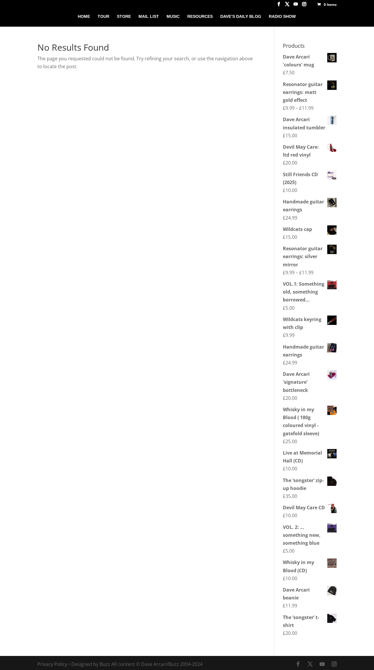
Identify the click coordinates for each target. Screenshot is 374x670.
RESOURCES (200, 16)
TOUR (103, 16)
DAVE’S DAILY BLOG (240, 16)
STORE (124, 16)
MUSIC (173, 16)
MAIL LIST (148, 16)
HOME (84, 16)
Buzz (105, 664)
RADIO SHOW (282, 16)
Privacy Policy (52, 664)
